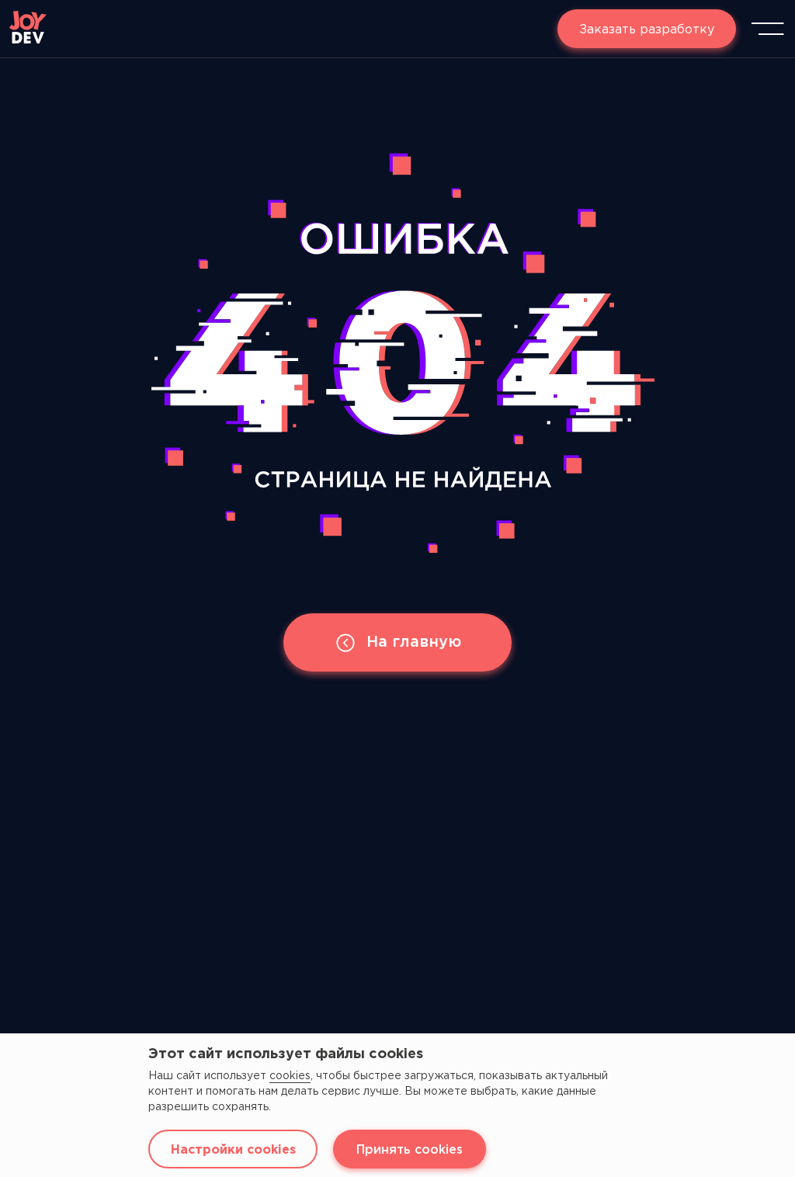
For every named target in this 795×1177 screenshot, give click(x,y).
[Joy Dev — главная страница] (28, 28)
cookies (290, 1075)
